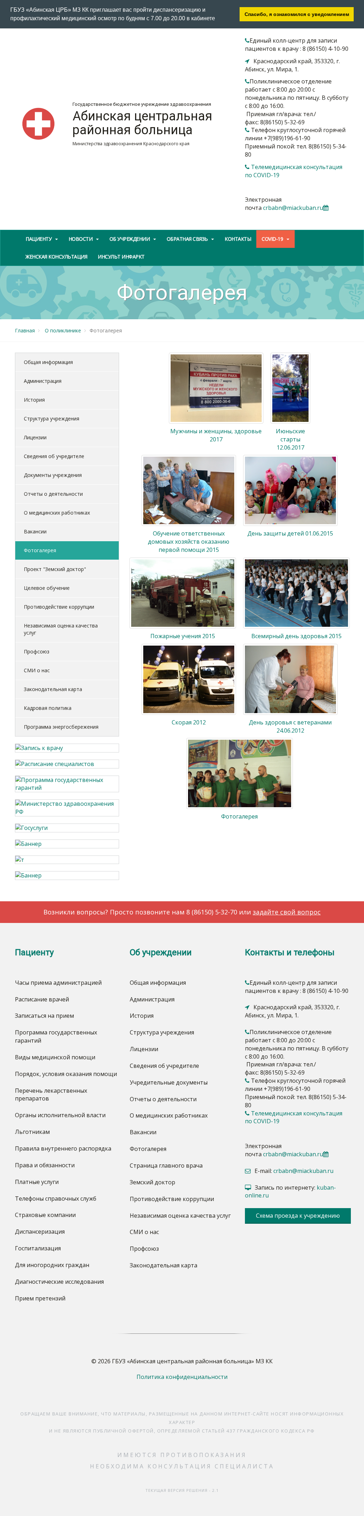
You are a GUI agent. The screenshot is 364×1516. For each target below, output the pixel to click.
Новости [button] (81, 238)
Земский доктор (152, 1182)
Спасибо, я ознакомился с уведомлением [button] (297, 14)
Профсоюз (36, 651)
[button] (217, 19)
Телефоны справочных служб (55, 1198)
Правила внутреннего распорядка (63, 1148)
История (34, 399)
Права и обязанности (45, 1165)
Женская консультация (56, 256)
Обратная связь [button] (188, 238)
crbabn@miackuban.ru (293, 208)
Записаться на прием (44, 1016)
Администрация (42, 380)
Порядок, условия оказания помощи (66, 1074)
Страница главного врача (166, 1165)
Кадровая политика (47, 708)
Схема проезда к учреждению (298, 1215)
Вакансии (35, 531)
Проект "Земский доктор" (55, 569)
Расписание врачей (42, 999)
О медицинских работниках (57, 512)
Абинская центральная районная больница (142, 123)
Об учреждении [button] (130, 238)
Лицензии (35, 437)
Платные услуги (37, 1182)
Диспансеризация (40, 1231)
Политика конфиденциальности (182, 1377)
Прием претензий (40, 1298)
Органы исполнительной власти (60, 1115)
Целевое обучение (47, 588)
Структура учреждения (51, 418)
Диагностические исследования (59, 1282)
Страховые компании (45, 1215)
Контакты (238, 238)
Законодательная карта (53, 689)
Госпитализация (38, 1248)
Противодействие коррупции (59, 606)
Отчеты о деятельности (53, 493)
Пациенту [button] (39, 238)
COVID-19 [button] (273, 238)
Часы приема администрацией (58, 983)
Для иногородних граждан (52, 1265)
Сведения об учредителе (54, 456)
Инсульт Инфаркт (121, 256)
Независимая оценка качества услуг (61, 629)
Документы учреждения (53, 475)
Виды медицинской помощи (55, 1057)
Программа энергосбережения (61, 726)
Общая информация (48, 362)
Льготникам (32, 1132)
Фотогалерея (40, 550)
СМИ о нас (37, 670)
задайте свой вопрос (287, 912)
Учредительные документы (169, 1082)
